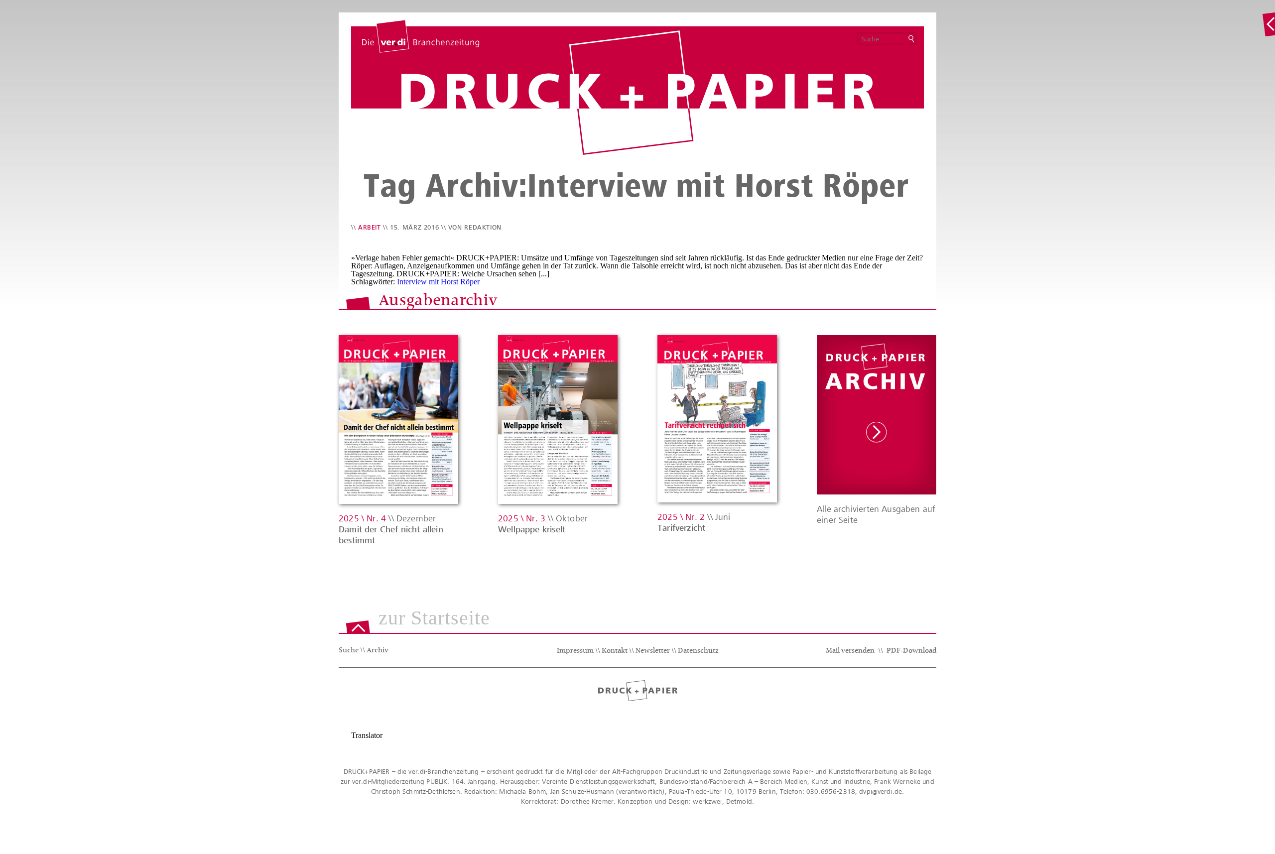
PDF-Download (911, 651)
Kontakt (615, 651)
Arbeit (369, 227)
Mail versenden (850, 651)
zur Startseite (434, 618)
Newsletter (653, 651)
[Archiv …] (1268, 24)
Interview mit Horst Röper (438, 281)
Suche (349, 650)
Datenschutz (698, 651)
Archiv (377, 650)
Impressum (575, 651)
